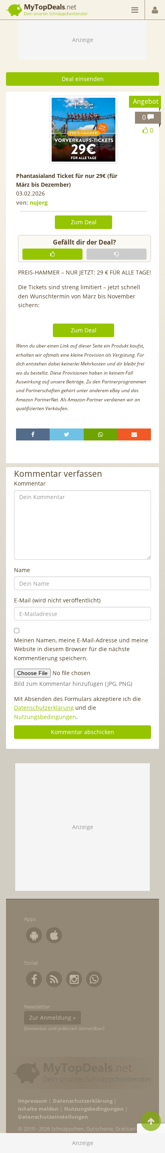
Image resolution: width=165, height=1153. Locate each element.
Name (22, 570)
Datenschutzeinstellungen (53, 1117)
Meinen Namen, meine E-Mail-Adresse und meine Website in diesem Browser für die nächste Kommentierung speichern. (81, 649)
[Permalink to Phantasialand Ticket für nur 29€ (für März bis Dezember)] (84, 130)
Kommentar (30, 483)
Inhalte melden (38, 1109)
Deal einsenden (83, 79)
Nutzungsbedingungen (45, 717)
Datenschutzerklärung (44, 707)
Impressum (32, 1101)
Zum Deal (84, 222)
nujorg (39, 202)
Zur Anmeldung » (52, 1017)
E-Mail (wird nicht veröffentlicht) (57, 600)
